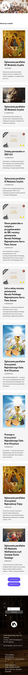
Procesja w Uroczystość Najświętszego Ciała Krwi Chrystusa (13, 439)
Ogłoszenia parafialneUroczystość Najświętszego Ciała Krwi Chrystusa (14, 366)
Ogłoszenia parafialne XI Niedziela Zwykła (14, 180)
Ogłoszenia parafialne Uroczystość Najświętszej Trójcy (14, 500)
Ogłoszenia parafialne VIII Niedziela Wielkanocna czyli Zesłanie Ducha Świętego (14, 551)
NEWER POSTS (14, 584)
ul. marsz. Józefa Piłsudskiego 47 (13, 640)
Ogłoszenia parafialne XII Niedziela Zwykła (14, 108)
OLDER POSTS (14, 579)
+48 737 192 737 (17, 645)
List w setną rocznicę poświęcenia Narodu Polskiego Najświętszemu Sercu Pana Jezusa (14, 294)
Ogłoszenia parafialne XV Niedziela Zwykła (14, 63)
